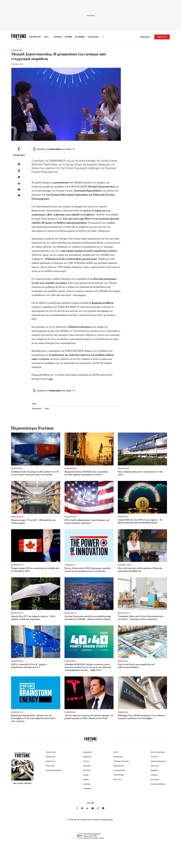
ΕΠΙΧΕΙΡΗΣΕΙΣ (17, 50)
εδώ (50, 379)
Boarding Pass (118, 757)
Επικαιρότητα (87, 752)
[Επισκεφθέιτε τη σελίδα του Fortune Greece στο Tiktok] (98, 808)
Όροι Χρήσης (155, 779)
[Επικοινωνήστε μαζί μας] (103, 808)
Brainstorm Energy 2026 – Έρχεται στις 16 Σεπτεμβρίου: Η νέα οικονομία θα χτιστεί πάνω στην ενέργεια (33, 718)
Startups (86, 775)
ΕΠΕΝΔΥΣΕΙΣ (123, 516)
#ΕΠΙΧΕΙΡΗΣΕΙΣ (37, 409)
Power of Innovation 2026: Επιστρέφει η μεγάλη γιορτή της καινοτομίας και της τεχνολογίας (87, 569)
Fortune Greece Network (53, 770)
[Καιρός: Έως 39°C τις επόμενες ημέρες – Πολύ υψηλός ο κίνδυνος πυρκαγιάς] (35, 593)
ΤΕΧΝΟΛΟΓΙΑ (70, 565)
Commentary (87, 788)
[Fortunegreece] (18, 39)
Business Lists (50, 757)
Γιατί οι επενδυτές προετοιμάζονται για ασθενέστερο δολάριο (136, 666)
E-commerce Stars (119, 770)
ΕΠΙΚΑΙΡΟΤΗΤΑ (71, 468)
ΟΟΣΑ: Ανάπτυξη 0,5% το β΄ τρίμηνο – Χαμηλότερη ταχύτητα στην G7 (29, 666)
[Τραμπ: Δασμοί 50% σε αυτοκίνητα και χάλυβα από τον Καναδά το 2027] (35, 545)
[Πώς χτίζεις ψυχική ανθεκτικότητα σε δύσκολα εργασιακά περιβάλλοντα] (142, 545)
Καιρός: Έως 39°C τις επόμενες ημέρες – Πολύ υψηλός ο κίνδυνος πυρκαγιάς (33, 618)
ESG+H (116, 752)
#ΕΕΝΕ (47, 409)
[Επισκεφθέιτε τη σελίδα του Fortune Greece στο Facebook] (77, 808)
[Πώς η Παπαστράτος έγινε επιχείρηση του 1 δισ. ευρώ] (142, 449)
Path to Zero (117, 779)
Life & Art (86, 761)
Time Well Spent (119, 775)
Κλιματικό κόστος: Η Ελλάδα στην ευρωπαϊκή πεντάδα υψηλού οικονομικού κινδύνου (86, 473)
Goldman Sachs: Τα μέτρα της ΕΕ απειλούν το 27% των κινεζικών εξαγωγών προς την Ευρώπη (35, 473)
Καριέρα (86, 779)
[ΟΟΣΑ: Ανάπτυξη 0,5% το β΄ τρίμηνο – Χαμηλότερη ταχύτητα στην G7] (35, 641)
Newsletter (154, 770)
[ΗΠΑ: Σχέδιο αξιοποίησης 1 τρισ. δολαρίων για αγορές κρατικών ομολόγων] (89, 497)
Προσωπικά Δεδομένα (158, 784)
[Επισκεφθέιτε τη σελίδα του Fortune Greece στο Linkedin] (87, 808)
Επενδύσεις (87, 770)
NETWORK (68, 37)
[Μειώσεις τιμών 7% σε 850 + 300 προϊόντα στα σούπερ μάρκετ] (35, 497)
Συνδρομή (154, 775)
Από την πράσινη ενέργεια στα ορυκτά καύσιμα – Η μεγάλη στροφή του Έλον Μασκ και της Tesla (89, 717)
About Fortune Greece (158, 752)
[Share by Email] (19, 189)
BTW (111, 820)
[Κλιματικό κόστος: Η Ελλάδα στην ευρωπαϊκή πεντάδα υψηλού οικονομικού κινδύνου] (89, 449)
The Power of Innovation (121, 761)
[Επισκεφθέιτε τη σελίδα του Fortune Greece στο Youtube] (92, 809)
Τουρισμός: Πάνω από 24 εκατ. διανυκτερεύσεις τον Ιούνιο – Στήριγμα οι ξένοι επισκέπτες (141, 618)
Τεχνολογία (86, 766)
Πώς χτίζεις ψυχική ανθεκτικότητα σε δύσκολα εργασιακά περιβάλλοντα (140, 569)
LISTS (46, 37)
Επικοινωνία (155, 766)
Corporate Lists (51, 752)
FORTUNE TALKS (35, 37)
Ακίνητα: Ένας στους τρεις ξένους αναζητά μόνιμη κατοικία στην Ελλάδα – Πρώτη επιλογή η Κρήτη (88, 618)
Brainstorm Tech (119, 766)
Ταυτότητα (154, 757)
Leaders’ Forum (51, 761)
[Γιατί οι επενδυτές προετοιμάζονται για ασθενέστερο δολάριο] (142, 641)
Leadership (86, 784)
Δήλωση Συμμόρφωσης (158, 761)
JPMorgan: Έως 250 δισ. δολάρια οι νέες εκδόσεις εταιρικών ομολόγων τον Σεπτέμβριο (141, 717)
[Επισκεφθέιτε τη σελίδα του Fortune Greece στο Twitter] (82, 808)
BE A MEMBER (80, 37)
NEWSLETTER (162, 37)
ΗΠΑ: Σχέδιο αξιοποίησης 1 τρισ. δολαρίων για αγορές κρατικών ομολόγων (87, 521)
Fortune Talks (50, 766)
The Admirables (93, 37)
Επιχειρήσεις (87, 757)
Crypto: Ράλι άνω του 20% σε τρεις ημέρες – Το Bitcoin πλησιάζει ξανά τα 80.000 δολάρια (140, 521)
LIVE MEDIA (58, 37)
